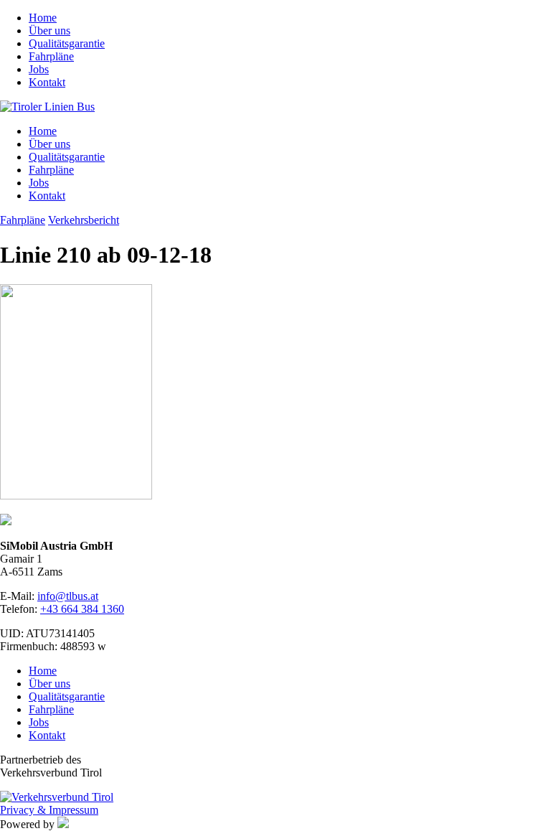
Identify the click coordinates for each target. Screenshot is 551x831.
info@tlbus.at (67, 596)
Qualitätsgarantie (67, 43)
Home (43, 17)
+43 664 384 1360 (82, 609)
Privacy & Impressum (49, 810)
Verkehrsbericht (83, 220)
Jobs (39, 69)
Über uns (49, 30)
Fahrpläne (51, 56)
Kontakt (47, 82)
